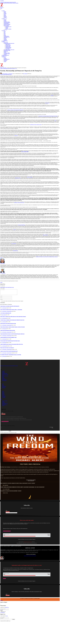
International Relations (7, 22)
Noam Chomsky (5, 73)
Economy (1, 68)
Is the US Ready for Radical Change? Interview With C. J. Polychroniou (11, 309)
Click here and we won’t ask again (28, 541)
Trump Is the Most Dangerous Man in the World (7, 330)
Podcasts (5, 13)
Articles (5, 11)
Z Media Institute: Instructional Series (9, 43)
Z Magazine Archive (7, 52)
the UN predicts (14, 243)
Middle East (5, 37)
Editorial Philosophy (7, 59)
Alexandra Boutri (9, 311)
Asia (4, 32)
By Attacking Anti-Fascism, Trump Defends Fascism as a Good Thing (10, 354)
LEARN (3, 41)
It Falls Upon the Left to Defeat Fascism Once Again (8, 323)
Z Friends (5, 58)
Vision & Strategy (6, 25)
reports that (16, 135)
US (16, 68)
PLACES (3, 30)
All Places (5, 40)
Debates (5, 15)
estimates (52, 95)
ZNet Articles (5, 67)
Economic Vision (8, 45)
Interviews (5, 16)
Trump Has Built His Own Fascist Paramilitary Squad (8, 337)
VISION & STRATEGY (5, 55)
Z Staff (5, 57)
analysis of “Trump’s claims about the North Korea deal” (15, 109)
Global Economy (8, 46)
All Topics (5, 29)
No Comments (25, 73)
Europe (5, 35)
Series (5, 14)
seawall (14, 229)
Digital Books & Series (7, 50)
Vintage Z (5, 54)
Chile (4, 33)
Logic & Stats (7, 48)
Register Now (7, 607)
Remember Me (3, 611)
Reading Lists (6, 51)
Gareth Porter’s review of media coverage (35, 124)
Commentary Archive (7, 53)
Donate (1, 6)
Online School (6, 42)
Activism (5, 19)
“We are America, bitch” (25, 151)
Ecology (5, 20)
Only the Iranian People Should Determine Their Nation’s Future (10, 340)
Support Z (5, 60)
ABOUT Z (3, 56)
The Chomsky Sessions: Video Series (9, 49)
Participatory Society (8, 26)
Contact (5, 61)
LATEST (3, 10)
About (1, 399)
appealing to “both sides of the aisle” (19, 202)
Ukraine (5, 38)
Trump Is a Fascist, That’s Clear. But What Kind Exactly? (9, 351)
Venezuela (5, 39)
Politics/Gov (14, 68)
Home (1, 67)
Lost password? (2, 612)
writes (55, 120)
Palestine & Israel (6, 36)
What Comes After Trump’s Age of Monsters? (7, 347)
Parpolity (7, 27)
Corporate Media (6, 23)
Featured (4, 68)
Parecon (7, 28)
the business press (15, 250)
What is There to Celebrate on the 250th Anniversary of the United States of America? (13, 316)
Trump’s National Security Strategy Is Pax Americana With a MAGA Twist (11, 344)
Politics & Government (7, 24)
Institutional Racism (8, 47)
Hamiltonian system (18, 177)
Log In (1, 610)
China (5, 34)
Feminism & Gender (7, 21)
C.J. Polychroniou (10, 73)
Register (14, 619)
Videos (5, 12)
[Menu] (0, 9)
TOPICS (3, 18)
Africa (5, 31)
